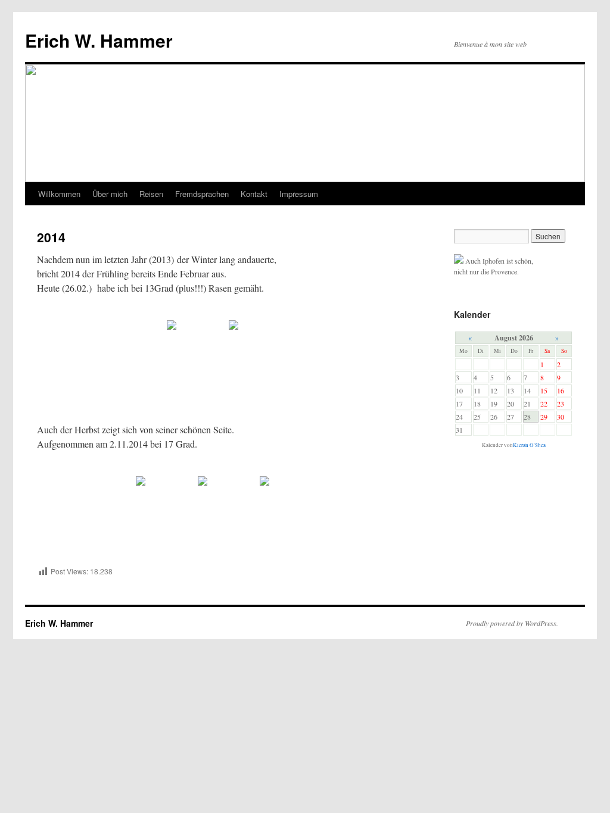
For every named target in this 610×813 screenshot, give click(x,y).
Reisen (151, 193)
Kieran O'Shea (529, 445)
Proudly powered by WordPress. (512, 623)
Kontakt (254, 193)
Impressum (298, 193)
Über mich (109, 193)
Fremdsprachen (202, 193)
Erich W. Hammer (99, 40)
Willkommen (59, 193)
